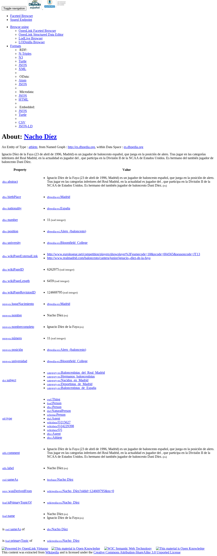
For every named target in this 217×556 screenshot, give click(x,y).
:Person (54, 403)
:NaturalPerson (59, 411)
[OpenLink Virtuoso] (25, 548)
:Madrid (58, 197)
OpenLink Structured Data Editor (41, 34)
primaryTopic (17, 540)
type (7, 418)
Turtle (22, 61)
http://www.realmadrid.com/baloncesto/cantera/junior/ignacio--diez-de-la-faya (98, 258)
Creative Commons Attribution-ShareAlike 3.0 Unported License (137, 552)
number (10, 220)
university (11, 242)
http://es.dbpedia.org (81, 147)
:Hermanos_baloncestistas (71, 376)
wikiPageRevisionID (19, 292)
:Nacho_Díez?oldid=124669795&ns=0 (80, 491)
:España (58, 208)
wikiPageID (13, 269)
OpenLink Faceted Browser (37, 30)
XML (22, 69)
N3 (21, 57)
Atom (22, 80)
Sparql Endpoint (21, 19)
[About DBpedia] (35, 8)
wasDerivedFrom (17, 491)
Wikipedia (52, 552)
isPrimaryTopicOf (17, 502)
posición (12, 349)
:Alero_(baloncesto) (66, 231)
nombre (12, 315)
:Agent (53, 418)
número (12, 338)
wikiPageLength (16, 281)
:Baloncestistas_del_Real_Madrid (76, 372)
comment (11, 453)
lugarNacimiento (18, 304)
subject (9, 380)
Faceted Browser (21, 16)
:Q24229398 (60, 426)
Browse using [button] (19, 27)
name (8, 516)
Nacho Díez (40, 136)
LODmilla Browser (32, 42)
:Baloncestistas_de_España (71, 388)
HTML (23, 99)
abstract (10, 181)
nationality (12, 208)
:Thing (53, 399)
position (10, 231)
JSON (23, 65)
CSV (22, 122)
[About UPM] (55, 8)
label (8, 468)
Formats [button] (15, 46)
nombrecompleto (18, 327)
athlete (33, 147)
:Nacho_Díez (63, 502)
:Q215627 (59, 422)
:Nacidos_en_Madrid (67, 380)
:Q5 (54, 430)
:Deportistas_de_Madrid (69, 384)
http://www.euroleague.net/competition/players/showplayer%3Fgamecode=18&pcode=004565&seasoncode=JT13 (123, 254)
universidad (14, 361)
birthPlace (11, 197)
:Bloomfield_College (67, 242)
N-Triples (25, 53)
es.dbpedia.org (133, 147)
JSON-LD (26, 126)
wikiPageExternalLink (20, 256)
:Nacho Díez (60, 479)
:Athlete (54, 437)
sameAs (10, 479)
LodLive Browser (31, 38)
